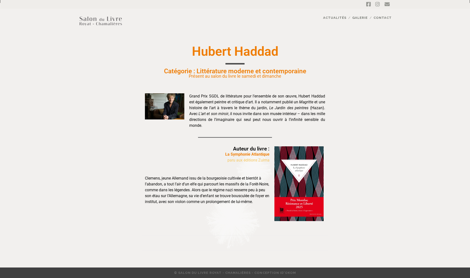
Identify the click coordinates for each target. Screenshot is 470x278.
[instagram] (377, 4)
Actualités (334, 18)
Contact (383, 18)
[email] (387, 4)
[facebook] (368, 4)
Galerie (360, 18)
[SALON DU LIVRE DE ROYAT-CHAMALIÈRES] (100, 28)
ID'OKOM (288, 273)
